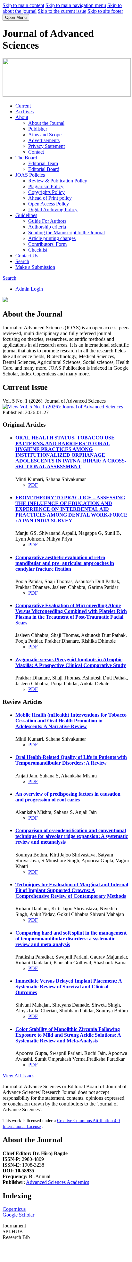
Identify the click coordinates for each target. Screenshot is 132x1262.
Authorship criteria (47, 226)
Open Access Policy (48, 203)
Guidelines (26, 215)
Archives (24, 111)
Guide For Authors (47, 221)
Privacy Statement (46, 146)
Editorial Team (43, 163)
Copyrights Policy (46, 192)
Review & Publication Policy (57, 180)
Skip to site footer (105, 11)
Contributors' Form (47, 244)
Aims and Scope (45, 134)
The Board (26, 157)
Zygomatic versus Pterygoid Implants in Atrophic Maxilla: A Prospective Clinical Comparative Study (70, 662)
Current (23, 106)
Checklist (37, 250)
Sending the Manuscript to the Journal (66, 232)
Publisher (37, 129)
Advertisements (44, 140)
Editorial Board (43, 169)
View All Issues (18, 1075)
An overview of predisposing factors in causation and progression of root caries (67, 796)
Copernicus (14, 1209)
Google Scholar (18, 1215)
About (21, 117)
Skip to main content (23, 5)
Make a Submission (35, 267)
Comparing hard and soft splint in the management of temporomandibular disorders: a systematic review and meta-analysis (71, 938)
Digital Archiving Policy (53, 209)
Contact (36, 152)
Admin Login (29, 289)
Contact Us (26, 255)
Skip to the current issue (62, 11)
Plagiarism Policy (45, 186)
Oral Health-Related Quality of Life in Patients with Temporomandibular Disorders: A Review (71, 760)
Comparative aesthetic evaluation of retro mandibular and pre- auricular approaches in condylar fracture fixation (64, 563)
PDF (33, 485)
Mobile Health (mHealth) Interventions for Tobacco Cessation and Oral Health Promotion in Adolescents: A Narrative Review (71, 720)
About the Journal (46, 123)
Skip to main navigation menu (75, 5)
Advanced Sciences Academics (57, 1182)
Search (22, 261)
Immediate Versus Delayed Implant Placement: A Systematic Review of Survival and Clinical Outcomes (68, 986)
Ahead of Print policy (50, 198)
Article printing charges (52, 238)
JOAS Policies (30, 175)
